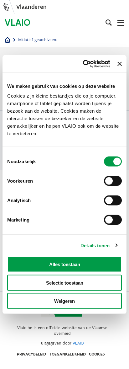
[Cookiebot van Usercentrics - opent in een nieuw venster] (83, 64)
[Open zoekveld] (108, 22)
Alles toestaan (64, 264)
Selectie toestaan (64, 282)
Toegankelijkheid (67, 354)
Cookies (97, 354)
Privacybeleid (31, 354)
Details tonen (95, 245)
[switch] (113, 181)
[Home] (7, 40)
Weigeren (64, 301)
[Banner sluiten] (119, 64)
